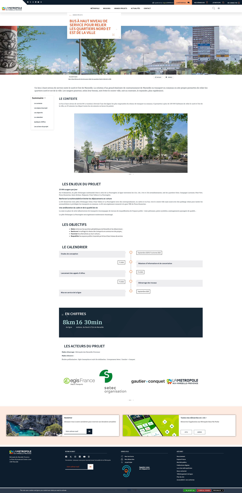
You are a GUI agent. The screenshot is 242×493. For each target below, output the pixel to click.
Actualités (135, 8)
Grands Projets (120, 8)
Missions (106, 8)
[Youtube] (38, 2)
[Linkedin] (35, 2)
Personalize (217, 490)
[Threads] (41, 2)
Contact (147, 8)
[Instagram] (33, 2)
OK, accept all (190, 490)
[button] (169, 77)
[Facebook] (27, 2)
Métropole (95, 8)
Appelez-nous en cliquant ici (144, 468)
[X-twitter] (30, 2)
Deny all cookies (204, 490)
